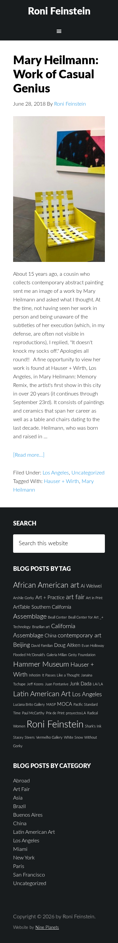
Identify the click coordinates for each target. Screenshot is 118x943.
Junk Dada (80, 683)
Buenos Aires (28, 815)
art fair (75, 597)
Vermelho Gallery (49, 737)
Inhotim (35, 675)
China (50, 635)
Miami (20, 849)
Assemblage (30, 616)
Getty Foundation (81, 655)
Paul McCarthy (33, 713)
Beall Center (57, 617)
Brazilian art (41, 627)
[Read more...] (29, 455)
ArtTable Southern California (42, 607)
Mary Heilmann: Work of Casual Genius (56, 75)
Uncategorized (88, 472)
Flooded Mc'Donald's (29, 655)
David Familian (42, 646)
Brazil (19, 806)
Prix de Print (55, 713)
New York (24, 857)
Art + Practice (50, 597)
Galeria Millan (57, 655)
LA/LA (98, 684)
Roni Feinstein (59, 11)
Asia (18, 798)
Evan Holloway (93, 646)
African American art (46, 585)
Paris (18, 866)
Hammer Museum (41, 664)
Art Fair (21, 789)
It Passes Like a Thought (61, 675)
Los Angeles (56, 472)
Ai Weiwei (91, 586)
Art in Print (94, 598)
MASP (51, 704)
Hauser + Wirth (61, 481)
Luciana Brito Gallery (29, 704)
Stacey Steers (24, 737)
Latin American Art (42, 694)
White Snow (73, 737)
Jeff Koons (35, 684)
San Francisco (29, 875)
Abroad (21, 780)
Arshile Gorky (23, 598)
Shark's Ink (93, 726)
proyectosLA (76, 713)
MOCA (64, 704)
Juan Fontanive (57, 684)
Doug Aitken (67, 645)
